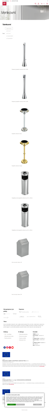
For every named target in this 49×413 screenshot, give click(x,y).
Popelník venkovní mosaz (17, 165)
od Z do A (8, 33)
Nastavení (37, 404)
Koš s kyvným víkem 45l (17, 262)
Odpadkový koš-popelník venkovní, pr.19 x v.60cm (22, 230)
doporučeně (8, 28)
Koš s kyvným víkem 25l (17, 294)
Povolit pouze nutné (20, 404)
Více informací (41, 366)
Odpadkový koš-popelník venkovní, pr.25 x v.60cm (22, 198)
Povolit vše (11, 404)
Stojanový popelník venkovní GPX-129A (20, 69)
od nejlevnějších (9, 36)
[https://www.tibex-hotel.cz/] (4, 3)
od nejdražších (9, 38)
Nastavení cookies (24, 409)
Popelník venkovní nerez (17, 133)
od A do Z (8, 31)
